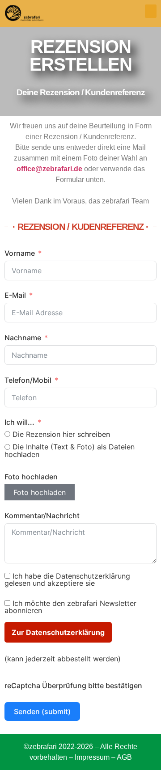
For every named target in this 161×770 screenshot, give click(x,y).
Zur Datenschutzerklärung (58, 632)
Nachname (22, 337)
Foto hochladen (31, 476)
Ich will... (19, 422)
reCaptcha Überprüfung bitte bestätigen (73, 685)
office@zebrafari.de (49, 169)
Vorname (19, 253)
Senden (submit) (42, 711)
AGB (124, 757)
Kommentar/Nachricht (42, 515)
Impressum (92, 757)
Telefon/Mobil (27, 380)
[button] (151, 11)
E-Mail (15, 295)
